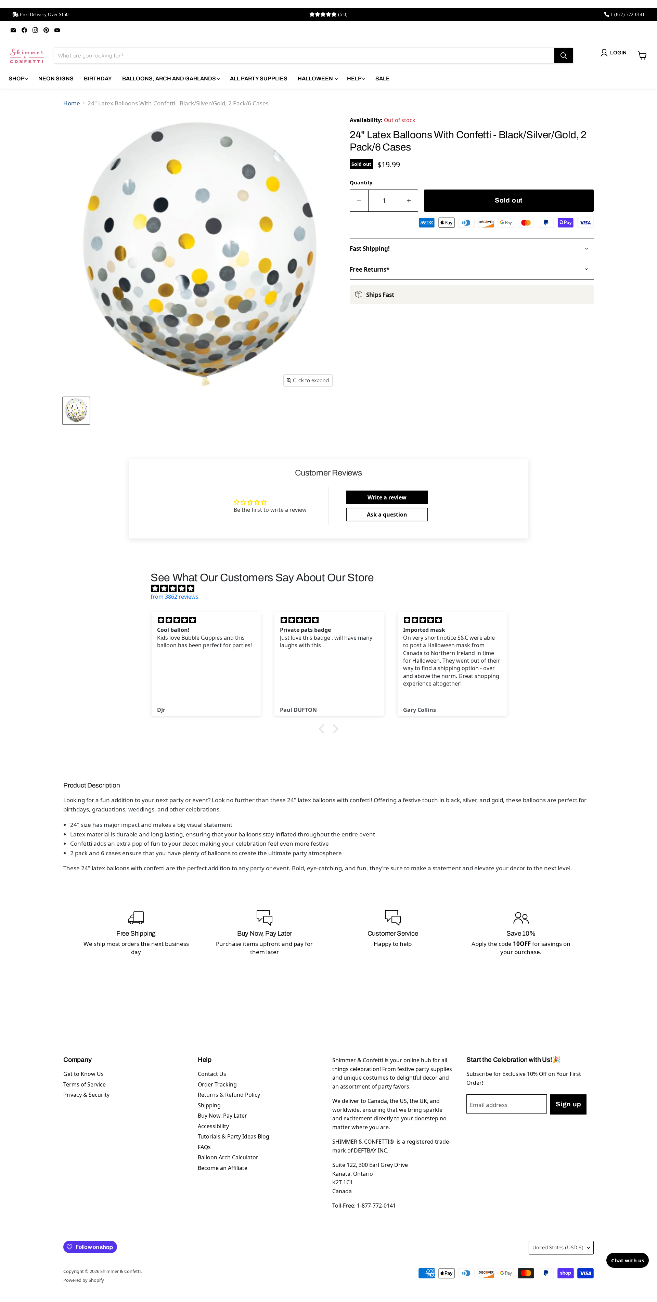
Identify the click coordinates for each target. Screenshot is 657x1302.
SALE (382, 78)
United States (557, 1247)
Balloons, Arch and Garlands (169, 78)
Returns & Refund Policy (229, 1094)
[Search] (563, 55)
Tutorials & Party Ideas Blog (233, 1136)
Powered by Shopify (83, 1280)
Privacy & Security (86, 1094)
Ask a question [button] (387, 514)
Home (71, 103)
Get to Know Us (83, 1074)
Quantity (361, 182)
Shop (17, 78)
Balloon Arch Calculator (228, 1157)
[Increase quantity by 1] (409, 201)
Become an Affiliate (222, 1168)
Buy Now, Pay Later (222, 1115)
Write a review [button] (387, 497)
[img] (332, 588)
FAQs (204, 1147)
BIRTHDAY (98, 78)
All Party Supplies (258, 78)
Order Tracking (217, 1084)
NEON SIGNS (56, 78)
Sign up (568, 1104)
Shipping (209, 1105)
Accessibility (213, 1126)
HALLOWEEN (316, 78)
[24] (76, 410)
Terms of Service (84, 1084)
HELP (354, 78)
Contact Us (212, 1074)
